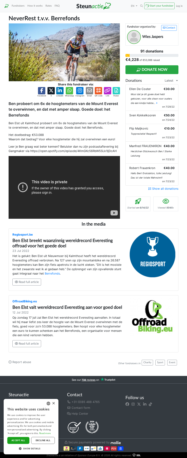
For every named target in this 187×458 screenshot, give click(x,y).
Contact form (80, 408)
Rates (48, 5)
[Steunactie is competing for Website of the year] (92, 427)
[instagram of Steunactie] (133, 404)
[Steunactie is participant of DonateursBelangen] (74, 427)
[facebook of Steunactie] (127, 404)
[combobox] (48, 403)
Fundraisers (18, 5)
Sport (160, 362)
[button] (141, 6)
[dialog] (31, 426)
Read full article (28, 282)
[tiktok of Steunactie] (150, 404)
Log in (179, 6)
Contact (170, 28)
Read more (45, 433)
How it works (35, 5)
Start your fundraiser (161, 5)
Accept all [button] (18, 440)
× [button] (53, 403)
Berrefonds (52, 273)
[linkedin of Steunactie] (144, 404)
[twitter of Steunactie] (139, 404)
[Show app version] (184, 455)
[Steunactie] (6, 6)
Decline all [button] (43, 440)
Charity (147, 362)
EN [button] (133, 6)
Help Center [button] (79, 413)
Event (172, 362)
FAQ (57, 5)
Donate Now (154, 70)
